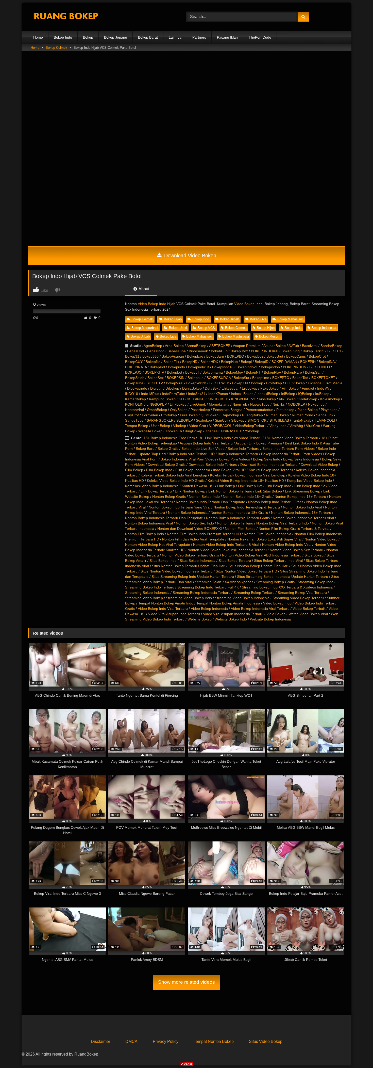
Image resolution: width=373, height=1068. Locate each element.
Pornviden (150, 415)
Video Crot (197, 426)
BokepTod (300, 378)
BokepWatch (196, 383)
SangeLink (324, 415)
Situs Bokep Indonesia (197, 561)
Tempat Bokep (136, 426)
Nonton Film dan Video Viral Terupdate (193, 539)
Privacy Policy (165, 1041)
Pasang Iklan (227, 37)
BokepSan (313, 372)
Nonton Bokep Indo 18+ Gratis (247, 497)
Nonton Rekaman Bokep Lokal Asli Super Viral (264, 539)
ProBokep (169, 415)
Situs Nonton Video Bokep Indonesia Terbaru (177, 571)
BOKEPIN (308, 362)
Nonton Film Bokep (240, 529)
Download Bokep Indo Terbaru (213, 465)
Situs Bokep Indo (163, 561)
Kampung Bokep (162, 399)
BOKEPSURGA (219, 378)
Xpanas (211, 431)
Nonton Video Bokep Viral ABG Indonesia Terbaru (261, 555)
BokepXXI (240, 383)
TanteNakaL (301, 420)
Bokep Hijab (173, 319)
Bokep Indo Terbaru (243, 449)
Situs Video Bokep (265, 1041)
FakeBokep (269, 388)
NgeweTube (259, 404)
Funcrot (308, 388)
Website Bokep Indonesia (270, 619)
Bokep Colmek (56, 48)
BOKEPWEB (219, 383)
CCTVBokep (295, 383)
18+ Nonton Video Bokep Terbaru (291, 438)
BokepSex (155, 378)
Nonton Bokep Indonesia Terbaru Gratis (238, 518)
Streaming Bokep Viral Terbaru (302, 593)
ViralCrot (313, 426)
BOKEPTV (154, 383)
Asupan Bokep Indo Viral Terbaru (206, 443)
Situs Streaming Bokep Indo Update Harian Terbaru (192, 577)
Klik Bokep (287, 399)
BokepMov (234, 372)
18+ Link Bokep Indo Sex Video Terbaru (230, 438)
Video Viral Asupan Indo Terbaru (174, 614)
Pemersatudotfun (259, 410)
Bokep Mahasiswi (290, 319)
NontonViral (134, 410)
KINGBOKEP (218, 399)
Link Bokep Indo (278, 486)
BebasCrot (135, 351)
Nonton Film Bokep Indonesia (267, 534)
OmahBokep (157, 410)
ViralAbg (296, 426)
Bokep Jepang (115, 37)
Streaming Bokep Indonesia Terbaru (201, 593)
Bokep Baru (145, 449)
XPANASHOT (231, 431)
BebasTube (176, 351)
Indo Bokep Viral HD (229, 470)
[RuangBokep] (66, 16)
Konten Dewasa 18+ (198, 486)
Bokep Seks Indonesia (301, 459)
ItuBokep (322, 394)
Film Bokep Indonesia (192, 470)
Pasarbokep (200, 410)
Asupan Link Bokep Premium (258, 443)
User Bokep (160, 426)
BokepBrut (274, 356)
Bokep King (290, 351)
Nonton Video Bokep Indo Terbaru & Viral (226, 545)
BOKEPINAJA (136, 367)
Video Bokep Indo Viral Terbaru (163, 609)
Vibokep (179, 426)
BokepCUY (134, 362)
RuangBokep (252, 415)
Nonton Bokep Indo (204, 497)
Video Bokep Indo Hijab (156, 304)
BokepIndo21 (247, 367)
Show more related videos (186, 982)
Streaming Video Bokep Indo (189, 598)
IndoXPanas (218, 394)
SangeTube (134, 420)
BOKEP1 (334, 351)
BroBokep (274, 383)
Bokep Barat (148, 37)
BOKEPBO (235, 356)
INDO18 (131, 394)
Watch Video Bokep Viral (308, 614)
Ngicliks (279, 404)
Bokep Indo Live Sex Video (203, 449)
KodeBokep (308, 399)
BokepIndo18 (222, 367)
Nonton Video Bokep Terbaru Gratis (190, 555)
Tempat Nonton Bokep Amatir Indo (165, 603)
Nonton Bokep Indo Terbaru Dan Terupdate (210, 502)
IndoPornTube (173, 394)
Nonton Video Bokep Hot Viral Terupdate (157, 545)
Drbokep (172, 388)
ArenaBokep (196, 346)
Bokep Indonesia (324, 328)
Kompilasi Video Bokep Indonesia (152, 486)
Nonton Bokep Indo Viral (302, 507)
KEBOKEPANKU (192, 399)
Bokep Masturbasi (144, 328)
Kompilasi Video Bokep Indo (309, 481)
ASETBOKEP (219, 346)
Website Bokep (150, 431)
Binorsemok (198, 351)
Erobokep (249, 388)
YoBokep (252, 431)
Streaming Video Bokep (144, 598)
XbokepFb (173, 431)
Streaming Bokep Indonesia (147, 593)
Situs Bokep (314, 555)
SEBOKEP (184, 420)
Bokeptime (260, 378)
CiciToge (314, 383)
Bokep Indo (63, 37)
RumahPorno (302, 415)
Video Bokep (244, 304)
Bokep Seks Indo (266, 459)
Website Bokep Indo (231, 619)
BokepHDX (209, 362)
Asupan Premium (247, 346)
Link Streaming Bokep (302, 491)
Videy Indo (277, 426)
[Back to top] (357, 1053)
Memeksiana (219, 404)
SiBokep (237, 420)
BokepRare (293, 372)
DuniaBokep (192, 388)
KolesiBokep (330, 399)
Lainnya (175, 37)
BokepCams (296, 356)
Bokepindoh (270, 367)
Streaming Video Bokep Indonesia (242, 598)
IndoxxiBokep (267, 394)
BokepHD (189, 362)
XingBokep (193, 431)
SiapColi (221, 420)
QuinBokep (209, 415)
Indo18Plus (150, 394)
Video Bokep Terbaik (309, 609)
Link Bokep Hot (250, 486)
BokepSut (241, 378)
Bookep (257, 383)
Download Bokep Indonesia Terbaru (269, 465)
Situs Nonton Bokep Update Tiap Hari (258, 566)
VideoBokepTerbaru (250, 426)
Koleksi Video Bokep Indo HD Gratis (176, 481)
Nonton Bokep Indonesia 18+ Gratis (239, 513)
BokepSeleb (134, 378)
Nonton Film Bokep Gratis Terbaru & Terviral (294, 529)
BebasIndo (155, 351)
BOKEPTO (280, 378)
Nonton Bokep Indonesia (188, 513)
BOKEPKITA (154, 372)
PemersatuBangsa (228, 410)
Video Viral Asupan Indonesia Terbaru (233, 614)
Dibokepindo (137, 388)
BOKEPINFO (319, 367)
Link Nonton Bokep (190, 491)
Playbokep (329, 410)
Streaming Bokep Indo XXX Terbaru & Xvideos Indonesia (287, 587)
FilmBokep (290, 388)
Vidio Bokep (275, 614)
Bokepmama (212, 372)
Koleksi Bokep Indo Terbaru (271, 470)
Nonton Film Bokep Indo (144, 534)
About (143, 289)
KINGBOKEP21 (243, 399)
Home (38, 37)
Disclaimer (100, 1041)
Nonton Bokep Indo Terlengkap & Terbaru (246, 507)
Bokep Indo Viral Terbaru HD (192, 454)
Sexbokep (204, 420)
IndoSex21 (196, 394)
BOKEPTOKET (323, 378)
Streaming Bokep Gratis (275, 582)
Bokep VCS (206, 328)
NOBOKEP (296, 404)
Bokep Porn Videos (234, 459)
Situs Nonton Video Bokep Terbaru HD (246, 571)
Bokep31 (132, 356)
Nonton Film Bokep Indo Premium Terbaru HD (204, 534)
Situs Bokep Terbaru (234, 561)
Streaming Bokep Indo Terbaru (149, 587)
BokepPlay (272, 372)
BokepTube (134, 383)
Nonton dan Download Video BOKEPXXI (189, 529)
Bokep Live (258, 319)
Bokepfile (153, 362)
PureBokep (189, 415)
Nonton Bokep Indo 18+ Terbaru (300, 497)
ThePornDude (260, 37)
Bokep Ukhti (178, 328)
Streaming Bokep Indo (315, 582)
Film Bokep (134, 470)
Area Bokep (174, 346)
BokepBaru (215, 356)
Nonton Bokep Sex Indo (195, 523)
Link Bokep (226, 486)
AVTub (294, 346)
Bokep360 (150, 356)
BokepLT (192, 372)
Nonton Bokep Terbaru (235, 523)
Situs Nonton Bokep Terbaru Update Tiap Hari (188, 566)
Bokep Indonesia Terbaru (238, 454)
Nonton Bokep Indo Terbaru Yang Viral (179, 507)
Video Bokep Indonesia (209, 609)
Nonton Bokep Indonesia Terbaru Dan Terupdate (164, 518)
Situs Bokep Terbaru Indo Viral (278, 561)
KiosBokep (267, 399)
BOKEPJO (133, 372)
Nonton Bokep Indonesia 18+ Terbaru (301, 513)
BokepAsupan (173, 356)
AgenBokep (153, 346)
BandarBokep (331, 346)
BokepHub (229, 362)
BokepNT (253, 372)
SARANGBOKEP (160, 420)
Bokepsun (196, 378)
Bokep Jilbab (229, 319)
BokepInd (157, 367)
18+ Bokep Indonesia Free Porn (169, 438)
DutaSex (211, 388)
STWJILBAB (279, 420)
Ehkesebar (230, 388)
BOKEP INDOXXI (264, 351)
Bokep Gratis (168, 449)
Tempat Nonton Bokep (214, 1041)
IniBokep (288, 394)
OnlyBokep (179, 410)
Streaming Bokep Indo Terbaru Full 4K (208, 587)
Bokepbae (195, 356)
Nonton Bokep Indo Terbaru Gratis (275, 502)
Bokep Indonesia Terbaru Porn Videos (291, 454)
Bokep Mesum (269, 336)
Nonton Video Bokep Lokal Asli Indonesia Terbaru (227, 550)
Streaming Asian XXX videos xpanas (224, 582)
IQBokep (305, 394)
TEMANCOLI (324, 420)
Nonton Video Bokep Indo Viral (286, 545)
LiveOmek (198, 404)
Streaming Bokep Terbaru (254, 593)
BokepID (261, 362)
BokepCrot (317, 356)
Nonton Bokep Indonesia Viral (149, 523)
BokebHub (219, 351)
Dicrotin (156, 388)
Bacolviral (309, 346)
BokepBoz (255, 356)
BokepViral (174, 383)
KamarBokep (135, 399)
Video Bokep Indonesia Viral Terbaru (260, 609)
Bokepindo (176, 367)
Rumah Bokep (277, 415)
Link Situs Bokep (268, 491)
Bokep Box (239, 351)
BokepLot (174, 372)
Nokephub (316, 404)
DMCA (131, 1041)
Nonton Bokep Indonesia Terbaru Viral (303, 518)
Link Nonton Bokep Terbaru (230, 491)
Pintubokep (285, 410)
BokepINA (326, 362)
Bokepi (246, 362)
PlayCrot (132, 415)
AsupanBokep (274, 346)
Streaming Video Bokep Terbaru (298, 598)
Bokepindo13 (198, 367)
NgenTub (239, 404)
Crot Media (333, 383)
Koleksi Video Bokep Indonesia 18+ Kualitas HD (246, 481)
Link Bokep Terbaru (156, 491)
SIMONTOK (256, 420)
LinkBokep (178, 404)
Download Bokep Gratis (166, 465)
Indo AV (323, 388)
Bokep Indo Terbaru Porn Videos (288, 449)
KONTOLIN (134, 404)
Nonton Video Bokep (320, 539)
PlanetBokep (307, 410)
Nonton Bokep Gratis (169, 497)
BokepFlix (171, 362)
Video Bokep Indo (277, 603)
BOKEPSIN (175, 378)
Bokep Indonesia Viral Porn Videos (188, 459)
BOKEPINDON (294, 367)
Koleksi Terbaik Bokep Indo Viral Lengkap (174, 475)
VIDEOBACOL (220, 426)
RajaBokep (230, 415)
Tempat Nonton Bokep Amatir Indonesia (228, 603)
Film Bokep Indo (159, 470)
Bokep (88, 37)
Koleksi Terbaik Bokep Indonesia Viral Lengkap (247, 475)
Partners (199, 37)
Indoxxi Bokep (242, 394)
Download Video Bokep (189, 255)
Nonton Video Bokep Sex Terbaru (296, 550)
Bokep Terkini (313, 351)
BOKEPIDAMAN (284, 362)
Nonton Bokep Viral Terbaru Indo (282, 523)
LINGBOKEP (156, 404)
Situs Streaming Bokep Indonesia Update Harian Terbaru (282, 577)
